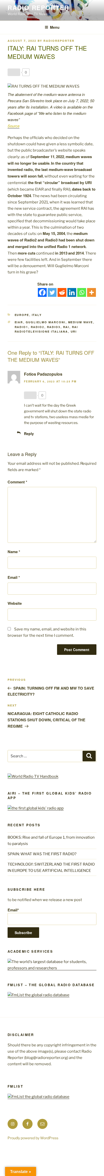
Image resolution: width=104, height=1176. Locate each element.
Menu (55, 27)
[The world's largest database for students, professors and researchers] (52, 968)
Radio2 (37, 327)
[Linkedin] (71, 292)
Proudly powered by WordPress (33, 1138)
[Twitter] (52, 292)
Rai (66, 327)
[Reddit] (62, 292)
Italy (37, 315)
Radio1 (21, 327)
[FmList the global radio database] (38, 995)
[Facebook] (42, 292)
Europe (22, 315)
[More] (91, 292)
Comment (17, 482)
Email (14, 577)
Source (13, 125)
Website (15, 603)
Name (14, 551)
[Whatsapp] (81, 292)
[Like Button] (14, 72)
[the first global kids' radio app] (36, 808)
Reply (29, 433)
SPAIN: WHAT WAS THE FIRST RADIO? (43, 854)
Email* (13, 910)
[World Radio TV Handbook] (33, 776)
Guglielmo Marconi (46, 322)
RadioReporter (58, 41)
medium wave (80, 322)
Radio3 (54, 327)
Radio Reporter (38, 7)
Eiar (19, 322)
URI (74, 331)
